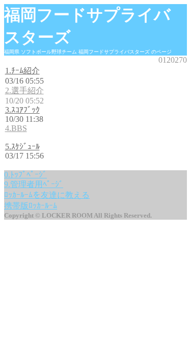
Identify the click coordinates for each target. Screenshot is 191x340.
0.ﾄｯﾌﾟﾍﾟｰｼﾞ (25, 174)
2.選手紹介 (24, 90)
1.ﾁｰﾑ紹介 (22, 70)
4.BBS (16, 128)
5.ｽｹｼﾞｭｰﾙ (22, 146)
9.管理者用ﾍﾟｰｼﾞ (33, 184)
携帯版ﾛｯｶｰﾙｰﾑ (30, 205)
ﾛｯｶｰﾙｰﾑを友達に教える (47, 195)
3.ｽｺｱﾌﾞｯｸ (22, 110)
